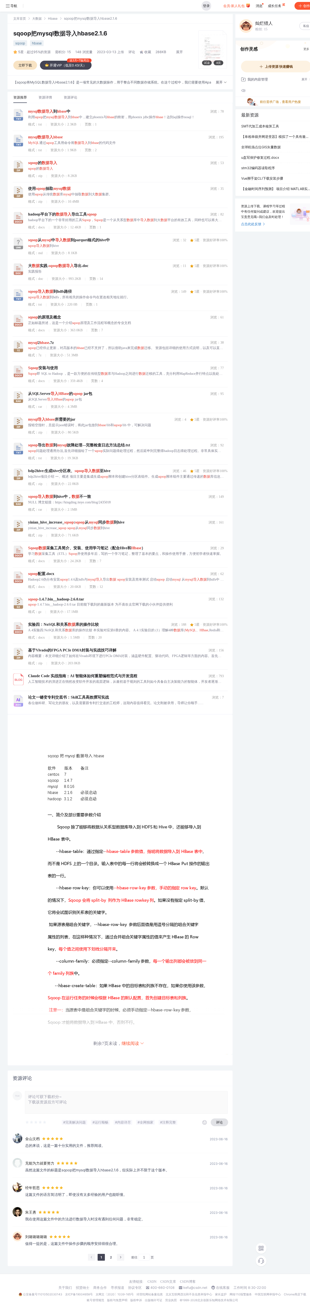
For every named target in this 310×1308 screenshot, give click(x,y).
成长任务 (275, 6)
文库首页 (19, 18)
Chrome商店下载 (295, 1294)
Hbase (53, 18)
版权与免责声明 (117, 1300)
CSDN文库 (168, 1281)
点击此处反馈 (251, 224)
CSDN (151, 1281)
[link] (19, 18)
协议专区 (135, 1288)
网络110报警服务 (241, 1294)
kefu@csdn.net (195, 1288)
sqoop (20, 43)
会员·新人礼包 (234, 6)
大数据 (37, 18)
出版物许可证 (153, 1300)
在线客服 (223, 1288)
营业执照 (171, 1300)
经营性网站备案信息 (150, 1294)
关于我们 (65, 1288)
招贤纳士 (82, 1288)
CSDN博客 (188, 1281)
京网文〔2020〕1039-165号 (115, 1294)
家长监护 (221, 1294)
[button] (221, 82)
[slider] (36, 1122)
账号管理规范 (95, 1300)
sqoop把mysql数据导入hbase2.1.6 (60, 33)
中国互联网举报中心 (268, 1294)
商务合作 (100, 1288)
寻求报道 (117, 1288)
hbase (37, 43)
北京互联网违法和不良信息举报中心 (189, 1294)
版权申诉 (136, 1300)
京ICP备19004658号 (79, 1294)
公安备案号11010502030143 (42, 1294)
